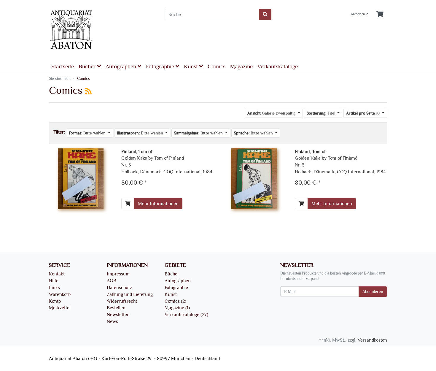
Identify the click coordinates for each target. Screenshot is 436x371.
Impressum (118, 274)
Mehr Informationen (158, 203)
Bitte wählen (88, 133)
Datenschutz (119, 287)
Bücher (88, 66)
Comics (216, 66)
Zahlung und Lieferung (130, 294)
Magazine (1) (177, 307)
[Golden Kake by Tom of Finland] (81, 177)
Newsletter (118, 314)
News (112, 321)
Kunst (191, 66)
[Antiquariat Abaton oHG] (102, 30)
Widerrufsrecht (122, 301)
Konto (55, 301)
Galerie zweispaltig (272, 113)
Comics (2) (175, 301)
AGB (111, 280)
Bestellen (116, 307)
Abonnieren (372, 291)
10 (363, 113)
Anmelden (358, 14)
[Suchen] (265, 14)
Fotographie (161, 66)
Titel (321, 113)
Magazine (241, 66)
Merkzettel (60, 307)
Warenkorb (60, 294)
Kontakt (57, 274)
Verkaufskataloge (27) (186, 314)
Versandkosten (372, 340)
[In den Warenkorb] (127, 203)
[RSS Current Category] (88, 91)
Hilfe (53, 280)
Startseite (62, 66)
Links (54, 287)
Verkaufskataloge (277, 66)
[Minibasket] (380, 14)
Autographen (122, 66)
